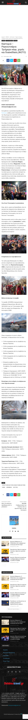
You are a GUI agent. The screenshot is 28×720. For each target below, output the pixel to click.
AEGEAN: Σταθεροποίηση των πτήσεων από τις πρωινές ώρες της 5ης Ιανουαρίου (20, 507)
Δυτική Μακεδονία (9, 40)
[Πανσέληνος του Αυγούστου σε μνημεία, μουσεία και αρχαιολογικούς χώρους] (5, 603)
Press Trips (6, 661)
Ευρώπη (5, 650)
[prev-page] (3, 565)
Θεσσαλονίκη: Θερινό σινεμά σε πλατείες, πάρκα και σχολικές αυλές (18, 551)
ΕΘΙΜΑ (3, 487)
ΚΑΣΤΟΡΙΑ (15, 487)
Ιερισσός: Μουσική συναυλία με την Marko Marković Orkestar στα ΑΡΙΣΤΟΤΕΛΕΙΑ (18, 559)
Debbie (14, 528)
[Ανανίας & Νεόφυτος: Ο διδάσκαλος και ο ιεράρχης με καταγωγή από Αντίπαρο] (5, 543)
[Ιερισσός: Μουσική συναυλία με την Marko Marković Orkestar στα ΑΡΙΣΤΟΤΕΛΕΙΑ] (5, 559)
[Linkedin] (15, 531)
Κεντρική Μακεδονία (9, 652)
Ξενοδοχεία (6, 658)
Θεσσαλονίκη (4, 553)
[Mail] (18, 531)
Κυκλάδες (6, 655)
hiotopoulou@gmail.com (14, 705)
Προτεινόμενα (5, 561)
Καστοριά (4, 113)
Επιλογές (15, 40)
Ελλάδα (7, 37)
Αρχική (3, 37)
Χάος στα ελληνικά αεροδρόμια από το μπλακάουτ (7, 505)
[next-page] (5, 565)
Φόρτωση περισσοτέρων (13, 609)
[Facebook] (8, 60)
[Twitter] (11, 60)
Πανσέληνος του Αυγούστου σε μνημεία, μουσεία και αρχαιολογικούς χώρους (18, 602)
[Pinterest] (15, 60)
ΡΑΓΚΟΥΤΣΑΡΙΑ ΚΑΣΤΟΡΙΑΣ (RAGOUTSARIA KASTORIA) (13, 485)
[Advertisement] (14, 20)
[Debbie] (14, 520)
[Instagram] (12, 531)
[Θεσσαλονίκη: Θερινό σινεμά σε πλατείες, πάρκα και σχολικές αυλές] (5, 551)
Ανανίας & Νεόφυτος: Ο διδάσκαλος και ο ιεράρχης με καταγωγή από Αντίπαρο (17, 543)
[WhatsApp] (18, 60)
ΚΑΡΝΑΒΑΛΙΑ (9, 487)
